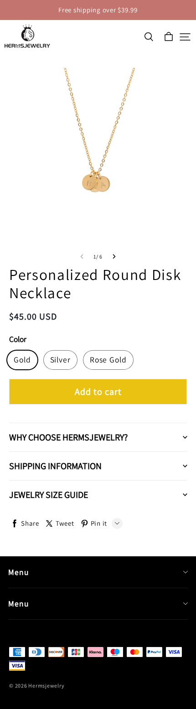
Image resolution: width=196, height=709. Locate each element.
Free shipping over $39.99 (98, 9)
